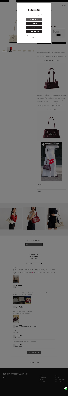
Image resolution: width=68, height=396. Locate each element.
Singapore (34, 23)
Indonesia (34, 27)
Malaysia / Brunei (34, 19)
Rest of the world (34, 31)
